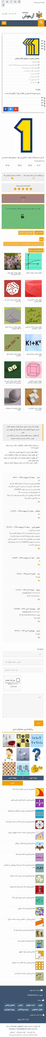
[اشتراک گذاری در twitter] (10, 109)
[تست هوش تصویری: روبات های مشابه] (23, 768)
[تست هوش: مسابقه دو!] (9, 754)
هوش (22, 435)
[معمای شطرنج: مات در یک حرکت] (23, 740)
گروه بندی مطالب (20, 1032)
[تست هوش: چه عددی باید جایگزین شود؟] (36, 754)
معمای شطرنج (15, 438)
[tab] (12, 778)
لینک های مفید (31, 1032)
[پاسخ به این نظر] (39, 502)
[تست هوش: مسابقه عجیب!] (23, 754)
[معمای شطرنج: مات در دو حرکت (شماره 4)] (9, 768)
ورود (3, 14)
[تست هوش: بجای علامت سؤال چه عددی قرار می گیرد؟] (36, 740)
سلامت (15, 1026)
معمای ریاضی (26, 438)
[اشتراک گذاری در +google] (15, 109)
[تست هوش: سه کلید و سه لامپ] (9, 740)
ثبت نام (11, 14)
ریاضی (17, 435)
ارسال (38, 723)
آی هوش (12, 429)
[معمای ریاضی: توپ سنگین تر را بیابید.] (36, 768)
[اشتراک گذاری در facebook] (5, 109)
